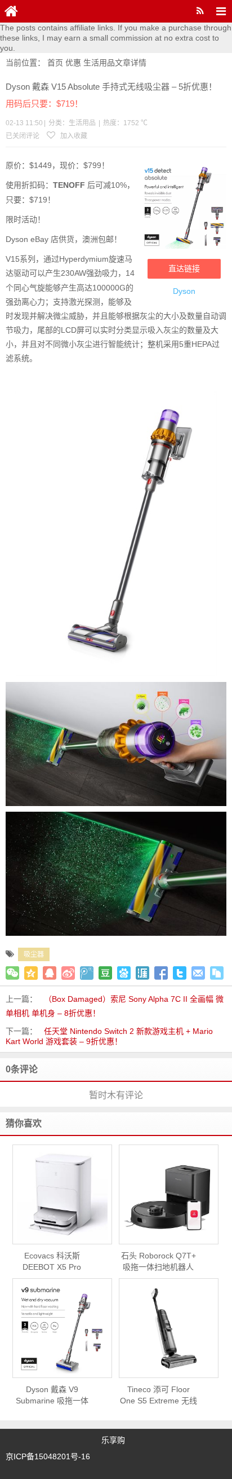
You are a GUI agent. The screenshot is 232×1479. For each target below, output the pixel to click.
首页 (55, 62)
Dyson (184, 291)
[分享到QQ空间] (31, 973)
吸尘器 (34, 954)
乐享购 (113, 1440)
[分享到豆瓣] (105, 973)
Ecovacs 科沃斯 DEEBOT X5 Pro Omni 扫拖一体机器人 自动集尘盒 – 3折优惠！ (52, 1262)
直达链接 (184, 268)
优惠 (73, 62)
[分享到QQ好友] (49, 973)
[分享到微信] (12, 973)
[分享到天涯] (142, 973)
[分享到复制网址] (217, 973)
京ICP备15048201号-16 (48, 1456)
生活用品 (99, 62)
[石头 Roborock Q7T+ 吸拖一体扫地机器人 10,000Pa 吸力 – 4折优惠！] (168, 1195)
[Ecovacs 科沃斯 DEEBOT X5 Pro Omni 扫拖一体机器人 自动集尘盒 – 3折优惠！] (62, 1195)
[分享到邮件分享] (198, 973)
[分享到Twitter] (179, 973)
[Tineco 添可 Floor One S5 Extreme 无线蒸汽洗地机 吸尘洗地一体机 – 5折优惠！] (168, 1328)
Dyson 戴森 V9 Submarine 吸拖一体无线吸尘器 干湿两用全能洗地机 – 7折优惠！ (51, 1395)
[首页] (11, 11)
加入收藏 (73, 136)
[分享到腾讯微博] (86, 973)
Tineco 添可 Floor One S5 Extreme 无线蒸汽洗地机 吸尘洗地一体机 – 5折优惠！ (158, 1395)
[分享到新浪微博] (68, 973)
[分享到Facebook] (161, 973)
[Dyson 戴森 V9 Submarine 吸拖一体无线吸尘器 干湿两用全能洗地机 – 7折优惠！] (62, 1328)
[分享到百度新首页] (124, 973)
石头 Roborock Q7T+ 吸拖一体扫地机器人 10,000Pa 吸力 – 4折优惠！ (158, 1262)
